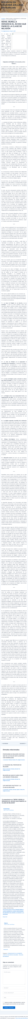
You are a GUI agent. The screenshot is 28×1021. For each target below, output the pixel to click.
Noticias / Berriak (12, 759)
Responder (5, 916)
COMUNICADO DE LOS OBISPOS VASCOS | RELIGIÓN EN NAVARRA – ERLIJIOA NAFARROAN (13, 955)
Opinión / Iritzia (19, 789)
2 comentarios (6, 789)
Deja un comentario (7, 768)
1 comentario (5, 759)
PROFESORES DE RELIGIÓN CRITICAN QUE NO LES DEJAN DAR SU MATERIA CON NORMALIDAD (13, 755)
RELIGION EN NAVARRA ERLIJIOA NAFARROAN (12, 5)
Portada (3, 18)
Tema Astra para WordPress (21, 1018)
